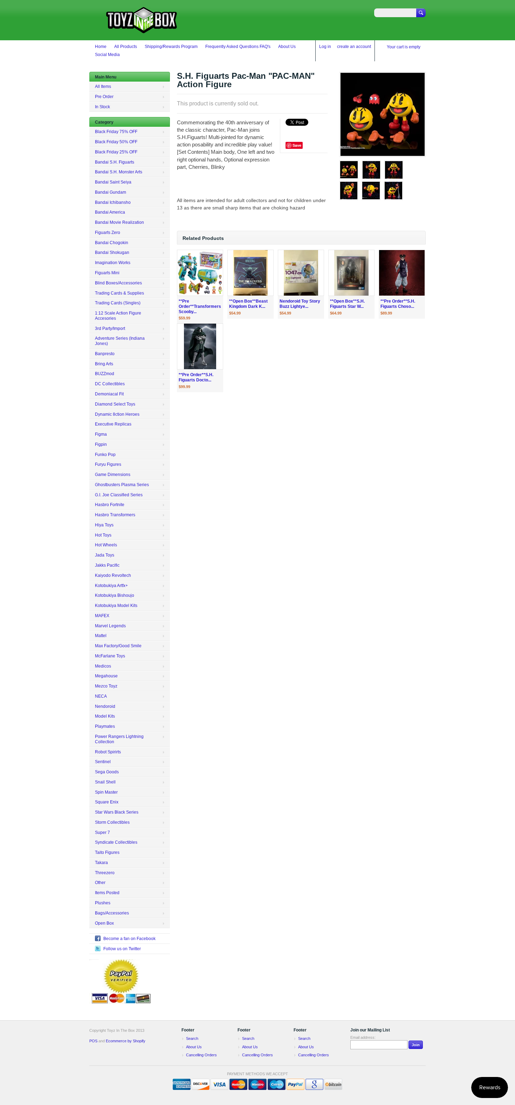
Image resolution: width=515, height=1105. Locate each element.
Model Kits (105, 716)
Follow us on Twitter (122, 948)
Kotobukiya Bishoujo (114, 595)
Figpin (101, 444)
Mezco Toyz (106, 686)
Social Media (107, 54)
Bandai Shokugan (112, 252)
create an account (354, 46)
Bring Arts (104, 363)
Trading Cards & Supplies (119, 293)
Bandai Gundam (110, 192)
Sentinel (103, 761)
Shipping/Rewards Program (171, 46)
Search (192, 1038)
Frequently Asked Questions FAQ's (237, 46)
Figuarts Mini (107, 272)
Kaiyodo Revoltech (113, 575)
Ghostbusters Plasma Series (122, 484)
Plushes (102, 902)
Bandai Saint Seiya (113, 182)
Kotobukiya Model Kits (116, 605)
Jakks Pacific (107, 565)
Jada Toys (104, 555)
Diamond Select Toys (115, 404)
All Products (125, 46)
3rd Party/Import (110, 328)
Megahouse (106, 676)
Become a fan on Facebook (129, 938)
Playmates (105, 726)
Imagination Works (112, 262)
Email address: (363, 1037)
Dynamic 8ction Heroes (117, 414)
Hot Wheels (106, 545)
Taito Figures (107, 852)
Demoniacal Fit (109, 394)
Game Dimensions (112, 474)
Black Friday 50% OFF (116, 141)
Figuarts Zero (107, 232)
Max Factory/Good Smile (118, 645)
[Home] (141, 30)
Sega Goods (107, 771)
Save (297, 145)
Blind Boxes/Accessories (118, 283)
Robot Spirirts (108, 752)
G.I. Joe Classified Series (119, 494)
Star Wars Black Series (116, 812)
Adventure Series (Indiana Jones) (120, 341)
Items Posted (107, 892)
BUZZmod (104, 373)
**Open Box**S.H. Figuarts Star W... (347, 304)
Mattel (101, 635)
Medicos (103, 666)
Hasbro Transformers (115, 514)
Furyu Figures (108, 464)
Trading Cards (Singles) (117, 303)
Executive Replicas (113, 424)
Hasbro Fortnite (109, 504)
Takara (101, 862)
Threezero (105, 872)
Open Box (104, 923)
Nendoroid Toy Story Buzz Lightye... (300, 304)
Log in (325, 46)
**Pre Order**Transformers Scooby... (200, 306)
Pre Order (104, 96)
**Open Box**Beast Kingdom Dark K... (248, 304)
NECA (101, 696)
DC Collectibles (110, 383)
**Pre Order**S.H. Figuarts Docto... (196, 377)
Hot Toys (103, 535)
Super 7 (102, 832)
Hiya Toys (104, 525)
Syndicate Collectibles (116, 842)
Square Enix (106, 802)
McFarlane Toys (110, 656)
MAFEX (102, 615)
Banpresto (105, 353)
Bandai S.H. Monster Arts (118, 172)
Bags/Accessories (112, 913)
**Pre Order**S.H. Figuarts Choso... (397, 304)
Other (100, 882)
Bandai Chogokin (111, 242)
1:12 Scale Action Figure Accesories (118, 316)
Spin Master (106, 792)
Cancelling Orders (201, 1055)
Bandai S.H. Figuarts (114, 162)
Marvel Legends (110, 625)
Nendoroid (105, 706)
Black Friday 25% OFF (116, 152)
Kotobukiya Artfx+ (111, 585)
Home (101, 46)
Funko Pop (105, 454)
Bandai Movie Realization (119, 222)
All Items (103, 86)
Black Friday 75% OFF (116, 131)
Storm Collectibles (112, 822)
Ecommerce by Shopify (125, 1041)
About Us (287, 46)
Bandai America (110, 212)
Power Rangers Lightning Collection (119, 739)
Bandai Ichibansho (113, 202)
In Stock (102, 106)
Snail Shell (105, 782)
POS (93, 1041)
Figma (101, 434)
